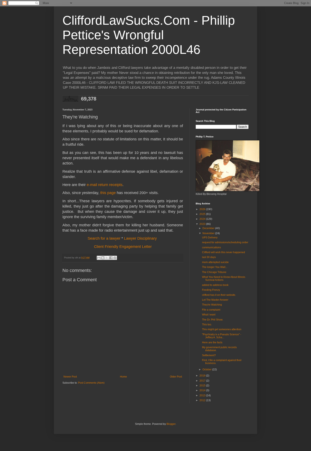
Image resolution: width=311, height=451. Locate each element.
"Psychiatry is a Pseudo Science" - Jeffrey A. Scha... (221, 336)
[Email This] (99, 258)
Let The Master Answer (215, 299)
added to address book (215, 285)
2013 (203, 395)
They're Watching (212, 304)
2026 (203, 209)
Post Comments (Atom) (91, 382)
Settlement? (209, 355)
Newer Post (70, 376)
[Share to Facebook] (111, 258)
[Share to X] (107, 258)
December (208, 228)
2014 (203, 390)
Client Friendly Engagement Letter (123, 247)
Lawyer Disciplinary (140, 238)
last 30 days (209, 257)
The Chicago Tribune (214, 272)
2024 (203, 218)
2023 (203, 224)
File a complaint (211, 309)
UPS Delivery (209, 237)
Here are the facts (212, 342)
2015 (203, 385)
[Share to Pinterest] (115, 258)
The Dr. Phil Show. (212, 319)
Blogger (171, 423)
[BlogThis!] (103, 258)
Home (123, 376)
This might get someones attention (221, 329)
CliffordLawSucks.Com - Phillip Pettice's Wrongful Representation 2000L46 (148, 35)
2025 (203, 214)
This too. (207, 324)
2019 (203, 375)
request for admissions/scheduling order (225, 242)
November (208, 233)
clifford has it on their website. (219, 294)
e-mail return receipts (104, 185)
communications (211, 247)
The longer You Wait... (214, 267)
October (207, 369)
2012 (203, 400)
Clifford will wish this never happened (223, 252)
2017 (203, 380)
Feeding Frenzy (211, 289)
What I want (208, 314)
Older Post (176, 376)
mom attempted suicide (215, 262)
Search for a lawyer (104, 238)
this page (108, 193)
